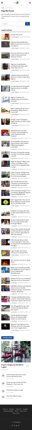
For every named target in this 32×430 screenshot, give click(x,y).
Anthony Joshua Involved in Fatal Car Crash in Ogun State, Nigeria (20, 77)
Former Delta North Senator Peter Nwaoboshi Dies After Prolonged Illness (20, 221)
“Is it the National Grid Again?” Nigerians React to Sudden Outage (20, 88)
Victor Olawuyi (15, 37)
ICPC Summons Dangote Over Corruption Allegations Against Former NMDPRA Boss (20, 192)
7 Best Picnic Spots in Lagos (14, 390)
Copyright (25, 409)
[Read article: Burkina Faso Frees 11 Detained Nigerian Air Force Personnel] (5, 281)
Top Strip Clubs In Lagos (14, 396)
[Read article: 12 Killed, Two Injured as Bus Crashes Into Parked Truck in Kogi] (5, 213)
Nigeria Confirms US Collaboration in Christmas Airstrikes (19, 99)
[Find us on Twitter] (14, 425)
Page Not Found (9, 8)
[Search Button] (30, 2)
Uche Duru (14, 138)
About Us (5, 409)
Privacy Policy (23, 411)
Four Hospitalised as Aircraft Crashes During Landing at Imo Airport (20, 308)
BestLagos (17, 422)
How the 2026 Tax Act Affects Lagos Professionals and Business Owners (20, 55)
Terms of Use (15, 413)
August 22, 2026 (25, 37)
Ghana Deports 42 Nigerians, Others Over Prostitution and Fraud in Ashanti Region (20, 174)
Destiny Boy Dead (16, 34)
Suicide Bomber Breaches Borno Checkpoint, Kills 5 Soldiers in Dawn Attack (19, 317)
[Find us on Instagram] (18, 425)
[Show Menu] (2, 2)
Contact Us (18, 409)
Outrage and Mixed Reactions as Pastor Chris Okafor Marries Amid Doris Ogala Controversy (21, 298)
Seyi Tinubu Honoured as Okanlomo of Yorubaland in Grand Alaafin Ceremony (20, 183)
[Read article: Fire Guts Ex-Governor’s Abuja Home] (5, 262)
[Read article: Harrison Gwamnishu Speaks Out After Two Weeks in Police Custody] (5, 154)
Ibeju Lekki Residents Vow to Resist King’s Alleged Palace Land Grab (20, 110)
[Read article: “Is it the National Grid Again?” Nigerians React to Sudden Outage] (5, 88)
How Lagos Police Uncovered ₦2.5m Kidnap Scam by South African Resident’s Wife (20, 201)
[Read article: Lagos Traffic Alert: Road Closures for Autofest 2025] (5, 253)
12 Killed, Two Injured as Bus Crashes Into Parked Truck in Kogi (20, 212)
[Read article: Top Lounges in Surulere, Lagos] (16, 351)
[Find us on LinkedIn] (16, 425)
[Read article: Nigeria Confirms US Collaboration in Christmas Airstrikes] (5, 99)
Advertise (11, 409)
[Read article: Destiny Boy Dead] (5, 37)
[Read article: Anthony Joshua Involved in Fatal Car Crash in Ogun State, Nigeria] (5, 77)
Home (2, 8)
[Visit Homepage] (16, 2)
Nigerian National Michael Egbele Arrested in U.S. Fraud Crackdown (20, 44)
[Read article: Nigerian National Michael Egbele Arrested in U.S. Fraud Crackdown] (5, 44)
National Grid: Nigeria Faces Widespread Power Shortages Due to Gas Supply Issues (20, 326)
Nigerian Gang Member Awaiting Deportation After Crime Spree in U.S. (19, 66)
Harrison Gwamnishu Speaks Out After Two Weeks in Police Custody (20, 154)
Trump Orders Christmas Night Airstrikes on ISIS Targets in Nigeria (21, 121)
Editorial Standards (8, 411)
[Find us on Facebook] (12, 425)
